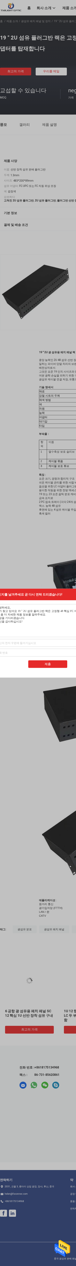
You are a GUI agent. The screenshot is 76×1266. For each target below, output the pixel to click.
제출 (48, 664)
